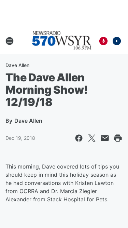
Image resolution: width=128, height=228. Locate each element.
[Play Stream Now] (117, 41)
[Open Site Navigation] (9, 41)
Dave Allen (17, 65)
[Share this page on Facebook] (79, 138)
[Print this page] (118, 138)
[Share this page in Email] (105, 138)
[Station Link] (62, 41)
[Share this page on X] (92, 138)
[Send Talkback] (103, 41)
